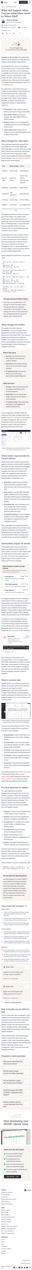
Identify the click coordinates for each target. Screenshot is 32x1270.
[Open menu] (29, 2)
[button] (26, 906)
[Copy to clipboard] (27, 276)
